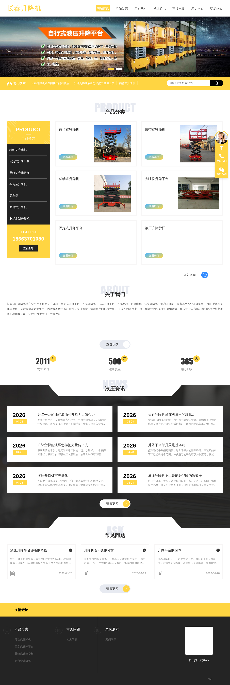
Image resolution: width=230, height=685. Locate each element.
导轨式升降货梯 (19, 172)
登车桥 (13, 195)
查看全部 (28, 248)
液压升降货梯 (155, 228)
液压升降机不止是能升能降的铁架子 (175, 505)
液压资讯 (160, 8)
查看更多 (112, 373)
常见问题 (178, 8)
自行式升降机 (69, 129)
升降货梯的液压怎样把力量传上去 (94, 83)
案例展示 (141, 8)
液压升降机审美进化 (53, 505)
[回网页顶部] (221, 148)
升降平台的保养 (169, 579)
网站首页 (103, 8)
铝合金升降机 (18, 184)
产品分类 (122, 8)
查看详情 (68, 157)
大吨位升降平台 (157, 179)
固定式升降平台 (19, 161)
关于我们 (197, 8)
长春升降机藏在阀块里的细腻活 (50, 83)
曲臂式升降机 (127, 83)
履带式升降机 (155, 129)
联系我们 (216, 8)
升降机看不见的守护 (99, 579)
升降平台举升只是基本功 (166, 474)
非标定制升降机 (19, 218)
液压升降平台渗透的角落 (28, 579)
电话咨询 (222, 160)
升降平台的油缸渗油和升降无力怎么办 (66, 443)
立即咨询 (190, 289)
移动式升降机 (18, 149)
